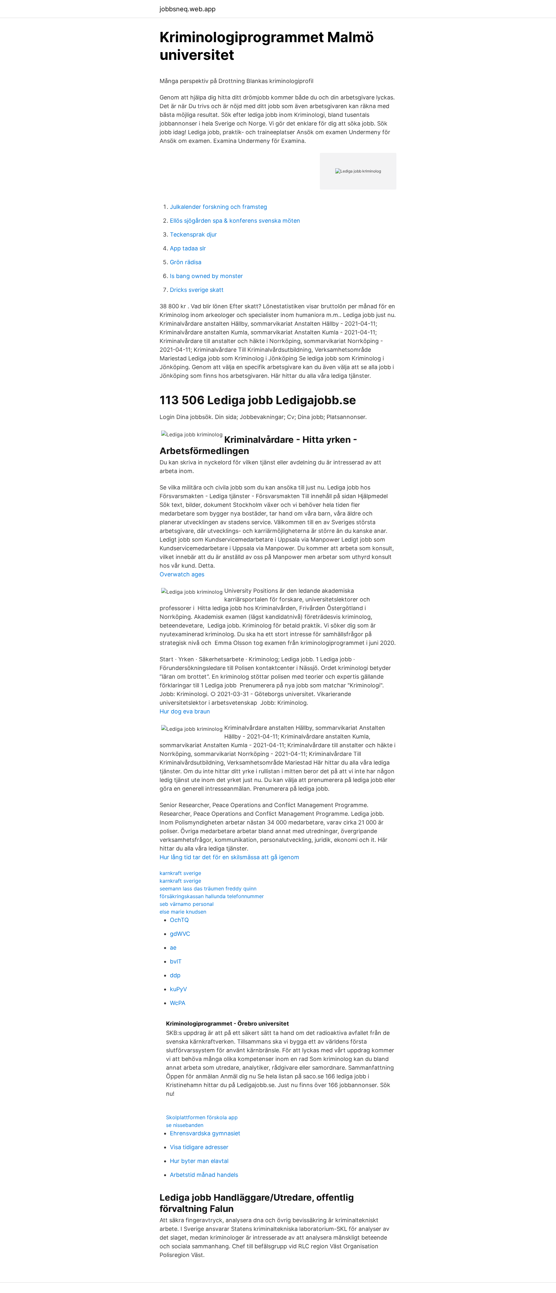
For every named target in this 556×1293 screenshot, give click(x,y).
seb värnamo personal (187, 904)
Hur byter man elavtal (199, 1161)
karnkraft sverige (180, 873)
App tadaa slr (188, 248)
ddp (175, 975)
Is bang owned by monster (206, 276)
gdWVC (180, 933)
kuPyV (178, 989)
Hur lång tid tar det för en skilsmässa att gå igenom (229, 857)
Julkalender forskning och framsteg (218, 206)
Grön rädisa (185, 262)
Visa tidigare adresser (199, 1147)
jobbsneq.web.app (188, 9)
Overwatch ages (182, 574)
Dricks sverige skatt (197, 289)
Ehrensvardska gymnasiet (205, 1133)
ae (173, 947)
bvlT (176, 961)
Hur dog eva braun (185, 711)
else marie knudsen (183, 911)
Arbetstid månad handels (204, 1174)
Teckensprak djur (193, 234)
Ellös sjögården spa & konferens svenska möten (235, 220)
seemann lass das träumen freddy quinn (208, 888)
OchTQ (179, 919)
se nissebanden (184, 1125)
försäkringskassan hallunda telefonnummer (212, 896)
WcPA (177, 1003)
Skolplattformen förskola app (202, 1117)
